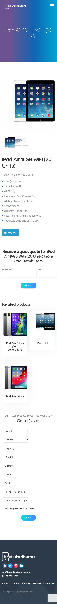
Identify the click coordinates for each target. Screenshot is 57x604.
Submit (28, 285)
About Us (26, 583)
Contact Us (49, 583)
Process (37, 583)
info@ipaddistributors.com (16, 572)
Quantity (7, 269)
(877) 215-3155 (10, 575)
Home (5, 583)
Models (15, 583)
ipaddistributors (26, 592)
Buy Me (12, 232)
